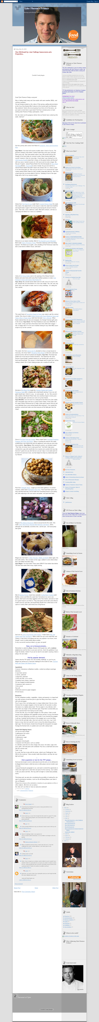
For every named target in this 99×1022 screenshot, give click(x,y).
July (66, 814)
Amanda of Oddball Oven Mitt (73, 277)
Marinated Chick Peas (34, 489)
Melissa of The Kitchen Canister (73, 331)
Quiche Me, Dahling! (69, 832)
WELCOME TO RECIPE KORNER (73, 243)
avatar (66, 921)
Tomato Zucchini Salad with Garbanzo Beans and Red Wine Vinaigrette (79, 322)
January (67, 839)
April (66, 833)
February (67, 837)
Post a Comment (19, 883)
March (67, 835)
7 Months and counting (70, 233)
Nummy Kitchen (69, 367)
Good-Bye (67, 923)
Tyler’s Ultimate (47, 318)
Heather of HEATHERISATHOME (73, 236)
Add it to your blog (77, 879)
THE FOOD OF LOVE (70, 202)
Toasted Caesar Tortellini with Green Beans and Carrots (78, 334)
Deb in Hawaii (28, 804)
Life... (74, 290)
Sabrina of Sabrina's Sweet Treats (73, 484)
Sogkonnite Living (70, 420)
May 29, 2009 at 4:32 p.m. (25, 810)
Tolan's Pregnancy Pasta (29, 243)
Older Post (55, 888)
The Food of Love (27, 204)
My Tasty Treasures (70, 469)
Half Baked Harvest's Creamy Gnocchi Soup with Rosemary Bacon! (79, 175)
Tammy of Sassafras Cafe (71, 444)
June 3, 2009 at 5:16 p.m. (25, 879)
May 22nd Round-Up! (70, 823)
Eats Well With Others (70, 474)
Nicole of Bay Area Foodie (72, 265)
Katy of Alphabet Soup (71, 289)
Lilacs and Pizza (76, 459)
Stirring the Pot (31, 351)
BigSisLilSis (68, 260)
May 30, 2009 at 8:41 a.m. (25, 828)
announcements (24, 790)
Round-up (30, 790)
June (66, 816)
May (66, 818)
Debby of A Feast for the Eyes (73, 167)
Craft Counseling (76, 356)
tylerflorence (68, 502)
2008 (65, 840)
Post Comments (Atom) (28, 891)
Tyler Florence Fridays (36, 8)
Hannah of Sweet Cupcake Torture (74, 402)
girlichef (67, 219)
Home (36, 888)
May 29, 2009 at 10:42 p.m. (25, 820)
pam (26, 823)
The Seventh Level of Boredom (47, 241)
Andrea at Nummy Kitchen (31, 842)
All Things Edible (25, 276)
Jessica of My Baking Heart (72, 437)
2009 (65, 807)
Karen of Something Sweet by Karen (74, 477)
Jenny (26, 831)
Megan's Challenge (69, 919)
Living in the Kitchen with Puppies (31, 634)
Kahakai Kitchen (24, 595)
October (67, 809)
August (67, 813)
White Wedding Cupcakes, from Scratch (74, 168)
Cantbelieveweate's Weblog (72, 231)
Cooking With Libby (70, 482)
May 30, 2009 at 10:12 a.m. (25, 838)
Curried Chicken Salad (46, 204)
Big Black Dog (26, 390)
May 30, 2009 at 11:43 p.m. (25, 855)
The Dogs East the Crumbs (27, 439)
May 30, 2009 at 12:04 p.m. (25, 847)
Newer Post (17, 888)
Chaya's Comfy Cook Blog (72, 491)
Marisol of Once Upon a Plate (72, 301)
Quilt (66, 273)
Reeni (26, 858)
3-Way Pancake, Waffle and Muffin (39, 558)
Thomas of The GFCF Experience (73, 319)
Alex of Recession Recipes (72, 479)
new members (68, 927)
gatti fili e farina (69, 307)
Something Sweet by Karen (34, 314)
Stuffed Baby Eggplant (47, 595)
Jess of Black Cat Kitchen (71, 432)
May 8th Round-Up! (69, 827)
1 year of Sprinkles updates (71, 266)
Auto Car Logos (76, 278)
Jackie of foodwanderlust (71, 414)
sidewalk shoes (69, 472)
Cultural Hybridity (76, 380)
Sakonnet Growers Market (78, 422)
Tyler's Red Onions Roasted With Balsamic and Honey (34, 524)
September (68, 811)
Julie (26, 851)
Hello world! (67, 216)
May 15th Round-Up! (70, 825)
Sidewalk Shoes (25, 487)
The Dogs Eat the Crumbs (72, 390)
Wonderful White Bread (38, 353)
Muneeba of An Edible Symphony (73, 378)
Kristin (26, 813)
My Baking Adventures (27, 523)
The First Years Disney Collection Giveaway (75, 244)
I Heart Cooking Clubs (68, 97)
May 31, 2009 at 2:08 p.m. (25, 867)
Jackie (26, 870)
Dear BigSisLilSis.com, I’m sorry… (72, 261)
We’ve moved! (68, 434)
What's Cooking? (69, 155)
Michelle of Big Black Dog (71, 214)
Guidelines (67, 925)
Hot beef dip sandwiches (78, 344)
